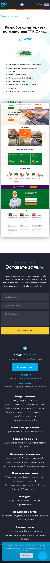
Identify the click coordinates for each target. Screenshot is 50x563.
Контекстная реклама (33, 477)
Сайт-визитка (31, 400)
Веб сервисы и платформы (18, 408)
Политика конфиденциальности (19, 535)
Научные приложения (12, 466)
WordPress (23, 443)
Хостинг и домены (25, 520)
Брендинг (25, 496)
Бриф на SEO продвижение (25, 489)
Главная (4, 16)
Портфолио (14, 16)
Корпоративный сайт (15, 404)
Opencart (33, 443)
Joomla (42, 443)
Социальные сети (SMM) (24, 481)
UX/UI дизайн (38, 408)
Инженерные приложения (36, 466)
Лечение (43, 516)
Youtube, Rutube (37, 485)
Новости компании (33, 531)
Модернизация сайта (32, 412)
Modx (14, 443)
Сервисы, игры (12, 462)
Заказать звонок (25, 367)
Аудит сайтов (32, 516)
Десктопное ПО (13, 458)
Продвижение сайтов (25, 473)
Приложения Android (17, 432)
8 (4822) (25, 355)
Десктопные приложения (25, 454)
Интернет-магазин (35, 404)
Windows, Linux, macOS (32, 458)
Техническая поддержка (13, 516)
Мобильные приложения (25, 427)
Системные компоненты (32, 462)
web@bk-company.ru (14, 387)
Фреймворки (25, 447)
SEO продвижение (13, 477)
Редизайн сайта (14, 412)
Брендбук (35, 501)
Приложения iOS (35, 432)
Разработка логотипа (19, 501)
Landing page (17, 400)
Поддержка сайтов (25, 512)
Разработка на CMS (25, 439)
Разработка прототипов (24, 416)
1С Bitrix (7, 443)
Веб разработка (25, 396)
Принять (26, 556)
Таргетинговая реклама (16, 485)
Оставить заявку (25, 331)
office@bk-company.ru (35, 387)
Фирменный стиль (25, 504)
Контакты (25, 539)
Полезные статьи (15, 531)
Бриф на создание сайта (25, 420)
